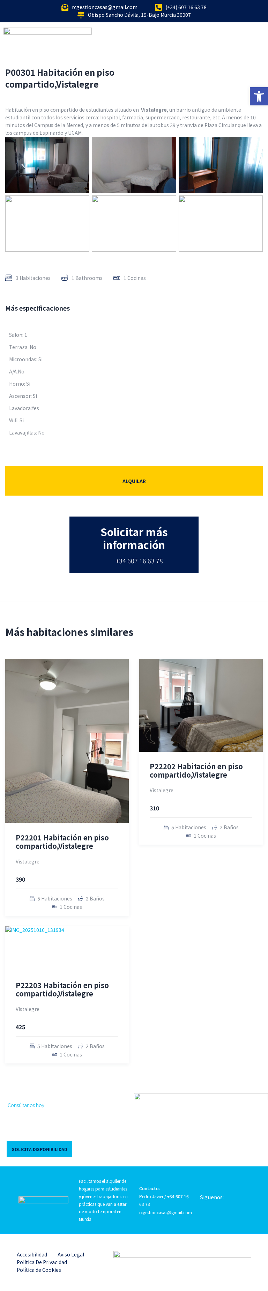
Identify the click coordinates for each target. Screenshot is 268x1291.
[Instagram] (214, 1203)
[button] (259, 96)
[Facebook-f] (202, 1203)
